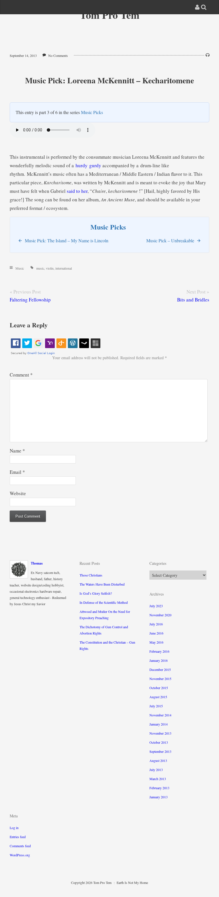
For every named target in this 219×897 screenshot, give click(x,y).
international (63, 268)
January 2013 (158, 797)
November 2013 (160, 733)
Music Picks (92, 112)
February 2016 (159, 651)
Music (19, 268)
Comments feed (20, 846)
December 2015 (160, 669)
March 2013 (157, 778)
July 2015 (156, 706)
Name (17, 450)
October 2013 (158, 742)
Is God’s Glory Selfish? (96, 593)
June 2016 (156, 633)
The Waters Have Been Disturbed (102, 584)
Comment (21, 374)
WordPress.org (20, 855)
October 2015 (158, 687)
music (40, 268)
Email (17, 472)
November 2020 (160, 615)
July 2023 (156, 605)
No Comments (58, 55)
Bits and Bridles (193, 299)
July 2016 (156, 624)
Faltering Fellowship (30, 299)
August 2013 (158, 760)
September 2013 (160, 751)
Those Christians (91, 575)
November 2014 (160, 715)
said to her (77, 191)
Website (18, 493)
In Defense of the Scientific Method (104, 602)
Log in (14, 827)
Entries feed (18, 836)
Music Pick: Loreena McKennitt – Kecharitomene (109, 80)
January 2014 (158, 724)
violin (50, 268)
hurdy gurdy (88, 165)
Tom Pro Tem (109, 14)
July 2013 (156, 769)
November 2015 (160, 678)
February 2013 (159, 788)
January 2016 (158, 660)
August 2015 (158, 697)
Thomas (37, 563)
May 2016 (156, 642)
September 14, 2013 (23, 55)
